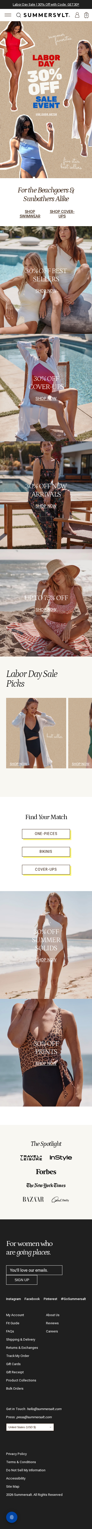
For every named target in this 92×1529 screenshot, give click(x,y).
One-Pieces (46, 834)
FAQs (10, 1331)
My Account (15, 1315)
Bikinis (46, 852)
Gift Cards (13, 1364)
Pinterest (50, 1299)
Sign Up (22, 1280)
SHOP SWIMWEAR (30, 214)
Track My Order (17, 1356)
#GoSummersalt (73, 1299)
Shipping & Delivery (20, 1339)
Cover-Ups (46, 869)
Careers (52, 1331)
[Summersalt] (46, 15)
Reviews (52, 1323)
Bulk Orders (15, 1388)
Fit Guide (12, 1323)
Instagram (13, 1299)
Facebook (32, 1299)
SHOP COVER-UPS (62, 214)
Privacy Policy (16, 1454)
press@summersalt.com (34, 1417)
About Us (53, 1315)
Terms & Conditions (21, 1462)
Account (77, 15)
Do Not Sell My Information (25, 1470)
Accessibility (16, 1478)
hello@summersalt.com (44, 1409)
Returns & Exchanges (22, 1348)
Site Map (12, 1486)
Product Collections (21, 1380)
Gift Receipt (15, 1372)
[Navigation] (8, 15)
